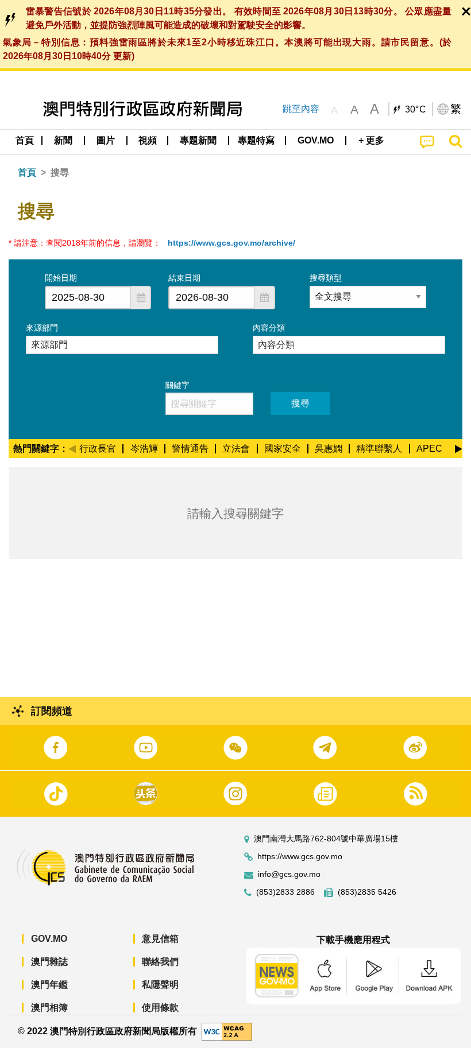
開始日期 (61, 277)
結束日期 (184, 277)
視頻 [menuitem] (147, 140)
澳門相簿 (49, 1007)
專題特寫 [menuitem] (256, 140)
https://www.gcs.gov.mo (299, 856)
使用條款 (160, 1007)
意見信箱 (160, 939)
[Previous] (72, 447)
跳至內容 (301, 109)
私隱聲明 (160, 984)
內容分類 (269, 327)
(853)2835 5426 (367, 892)
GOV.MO (49, 939)
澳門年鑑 (49, 984)
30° (416, 109)
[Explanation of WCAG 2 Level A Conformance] (227, 1031)
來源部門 (42, 327)
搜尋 (300, 403)
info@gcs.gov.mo (289, 874)
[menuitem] (64, 141)
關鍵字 (177, 385)
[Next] (458, 447)
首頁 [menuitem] (25, 140)
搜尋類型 (326, 277)
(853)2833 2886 (285, 892)
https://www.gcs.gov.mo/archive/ (231, 242)
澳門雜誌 (49, 962)
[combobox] (88, 297)
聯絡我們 (160, 962)
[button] (140, 297)
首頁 (27, 172)
